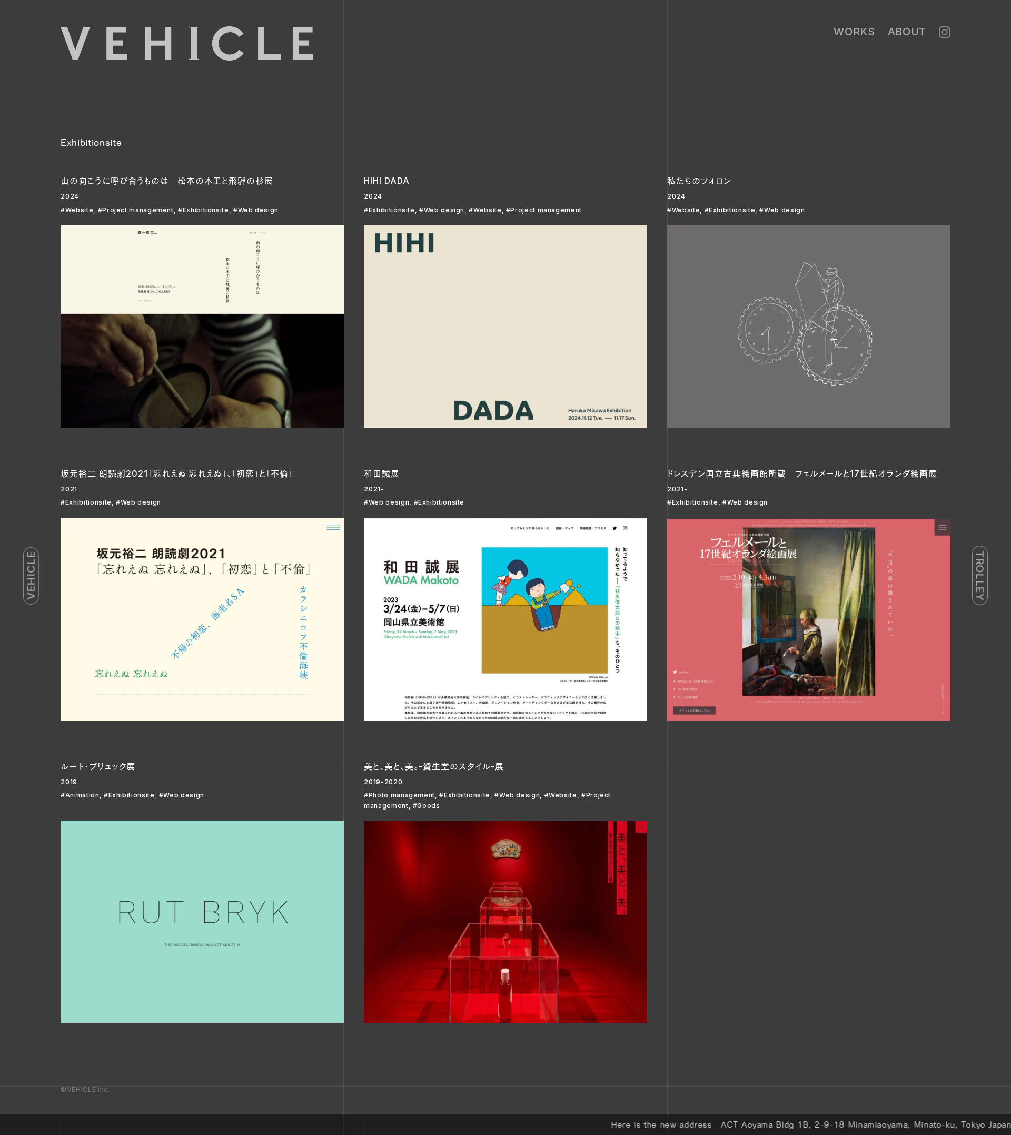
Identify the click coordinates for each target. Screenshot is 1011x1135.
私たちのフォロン (699, 180)
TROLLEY (980, 575)
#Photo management (399, 795)
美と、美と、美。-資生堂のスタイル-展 (434, 766)
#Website (77, 210)
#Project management (136, 210)
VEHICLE (31, 575)
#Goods (426, 806)
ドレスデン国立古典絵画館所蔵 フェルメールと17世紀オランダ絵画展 (802, 473)
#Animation (80, 795)
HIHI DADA (387, 180)
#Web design (256, 210)
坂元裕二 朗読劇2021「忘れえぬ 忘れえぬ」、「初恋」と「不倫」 (177, 473)
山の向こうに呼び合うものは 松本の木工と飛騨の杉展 (167, 180)
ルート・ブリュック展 (98, 766)
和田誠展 (382, 473)
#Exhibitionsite (203, 210)
